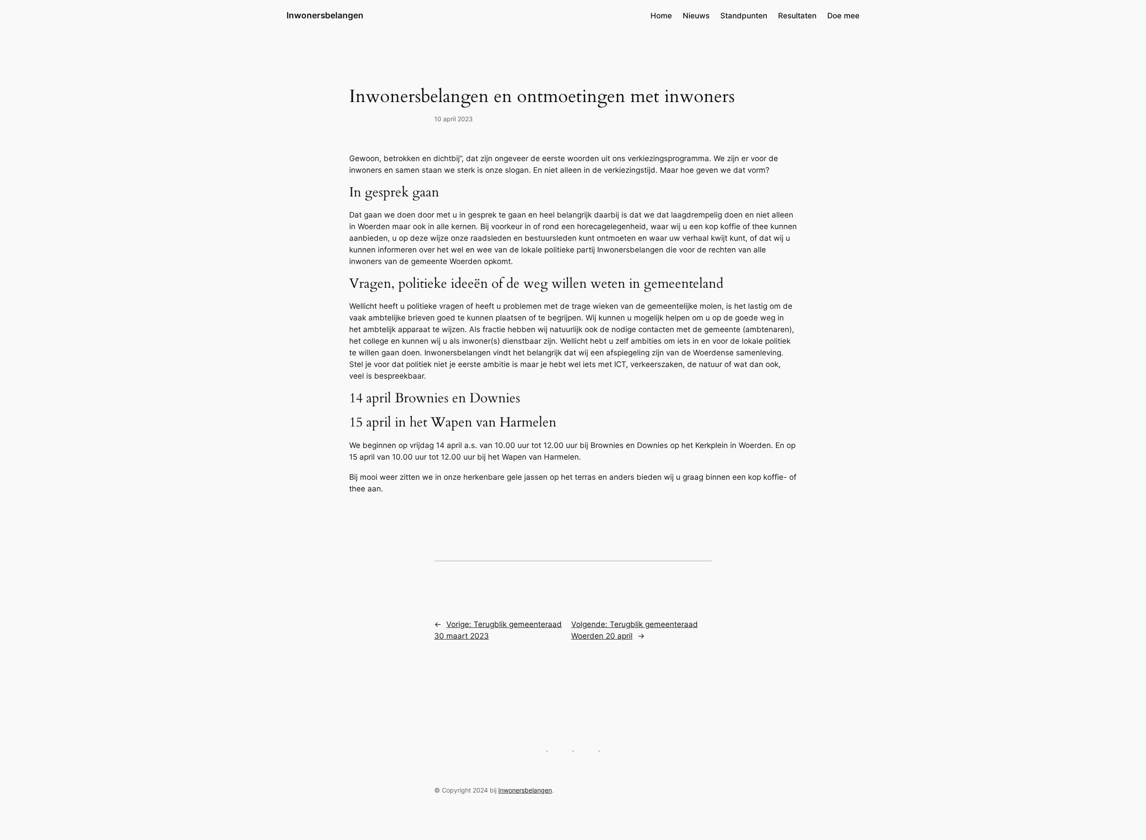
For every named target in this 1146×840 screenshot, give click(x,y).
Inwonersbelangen (324, 15)
